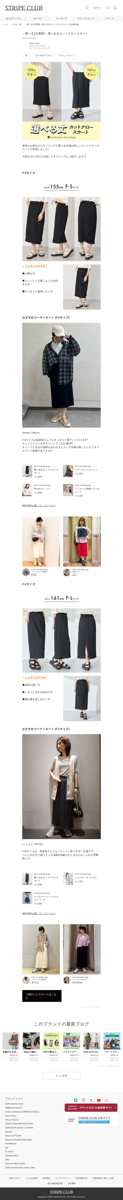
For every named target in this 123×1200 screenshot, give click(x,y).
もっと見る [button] (61, 1075)
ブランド (109, 18)
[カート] (115, 8)
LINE (76, 1100)
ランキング (61, 18)
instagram (83, 1100)
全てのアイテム (13, 18)
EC (26, 55)
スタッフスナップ (86, 18)
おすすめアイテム (43, 55)
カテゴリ (37, 18)
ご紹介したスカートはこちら (40, 995)
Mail (106, 1100)
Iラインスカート (66, 55)
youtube (99, 1100)
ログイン (97, 7)
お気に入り (108, 8)
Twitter (91, 1100)
